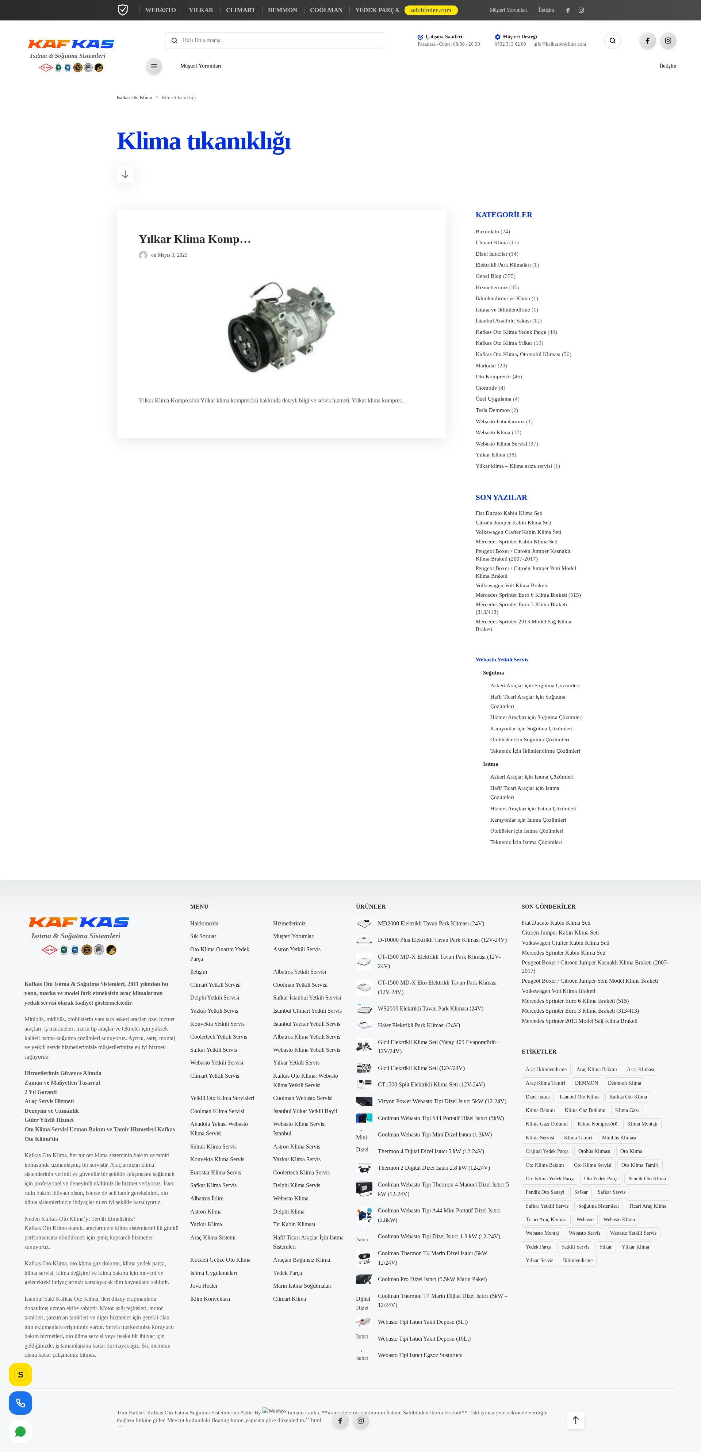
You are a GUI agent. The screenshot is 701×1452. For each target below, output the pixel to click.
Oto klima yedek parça (550, 1178)
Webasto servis (584, 1233)
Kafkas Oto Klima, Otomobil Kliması (518, 354)
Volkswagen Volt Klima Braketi (511, 585)
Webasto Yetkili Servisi (216, 1062)
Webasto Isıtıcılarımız (500, 421)
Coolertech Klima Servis (301, 1172)
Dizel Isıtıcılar (491, 254)
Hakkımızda (204, 923)
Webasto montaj (542, 1233)
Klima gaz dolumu (585, 1110)
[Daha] (154, 66)
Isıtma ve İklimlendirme (503, 310)
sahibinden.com (430, 10)
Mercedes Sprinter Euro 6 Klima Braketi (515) (528, 595)
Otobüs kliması (594, 1151)
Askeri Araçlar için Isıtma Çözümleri (532, 777)
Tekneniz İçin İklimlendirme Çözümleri (535, 751)
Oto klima (631, 1151)
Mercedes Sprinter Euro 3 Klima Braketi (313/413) (521, 608)
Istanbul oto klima (580, 1097)
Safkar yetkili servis (547, 1206)
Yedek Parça (287, 1273)
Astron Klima (206, 1211)
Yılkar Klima (490, 455)
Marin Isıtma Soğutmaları (302, 1286)
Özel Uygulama (494, 399)
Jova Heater (204, 1286)
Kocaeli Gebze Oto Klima (220, 1260)
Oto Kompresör (493, 376)
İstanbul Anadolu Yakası (503, 321)
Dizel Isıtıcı (538, 1097)
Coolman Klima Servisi (217, 1111)
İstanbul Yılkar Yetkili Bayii (305, 1111)
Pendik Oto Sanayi (545, 1192)
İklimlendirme (578, 1260)
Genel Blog (489, 276)
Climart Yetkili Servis (214, 1076)
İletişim (546, 10)
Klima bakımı (540, 1110)
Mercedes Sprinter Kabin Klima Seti (517, 541)
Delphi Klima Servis (296, 1185)
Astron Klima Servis (296, 1146)
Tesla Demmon (493, 410)
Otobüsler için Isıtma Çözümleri (526, 831)
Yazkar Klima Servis (297, 1159)
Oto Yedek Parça (601, 1178)
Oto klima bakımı (545, 1165)
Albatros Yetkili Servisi (299, 971)
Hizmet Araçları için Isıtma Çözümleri (533, 808)
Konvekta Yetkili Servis (217, 1024)
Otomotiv (486, 388)
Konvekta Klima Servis (217, 1159)
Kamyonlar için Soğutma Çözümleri (531, 728)
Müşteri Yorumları (509, 10)
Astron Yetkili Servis (297, 949)
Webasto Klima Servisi (501, 444)
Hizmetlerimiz (492, 287)
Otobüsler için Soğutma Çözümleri (529, 739)
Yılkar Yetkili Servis (296, 1062)
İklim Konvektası (210, 1299)
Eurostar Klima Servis (215, 1172)
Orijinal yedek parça (547, 1151)
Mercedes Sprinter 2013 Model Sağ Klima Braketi (523, 625)
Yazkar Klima (206, 1224)
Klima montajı (642, 1124)
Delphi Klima (288, 1211)
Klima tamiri (578, 1137)
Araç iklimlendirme (546, 1069)
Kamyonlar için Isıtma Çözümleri (528, 820)
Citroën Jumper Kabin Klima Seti (513, 523)
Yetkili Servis (575, 1247)
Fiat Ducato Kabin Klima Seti (509, 513)
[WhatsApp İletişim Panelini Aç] (20, 1431)
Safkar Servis (611, 1192)
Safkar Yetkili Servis (213, 1050)
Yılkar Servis (539, 1260)
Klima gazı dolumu (547, 1124)
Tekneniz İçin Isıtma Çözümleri (526, 842)
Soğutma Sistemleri (598, 1206)
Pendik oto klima (647, 1178)
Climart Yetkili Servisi (215, 985)
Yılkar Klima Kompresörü (205, 238)
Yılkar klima (635, 1247)
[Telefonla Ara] (20, 1403)
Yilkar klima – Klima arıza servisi (514, 466)
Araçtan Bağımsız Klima (301, 1260)
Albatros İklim (206, 1198)
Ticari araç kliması (546, 1219)
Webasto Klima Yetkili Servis (306, 1050)
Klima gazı (627, 1110)
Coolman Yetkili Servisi (300, 985)
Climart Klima (492, 242)
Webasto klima (619, 1219)
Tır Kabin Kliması (294, 1224)
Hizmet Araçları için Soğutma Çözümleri (536, 717)
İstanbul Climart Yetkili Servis (307, 1011)
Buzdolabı (487, 231)
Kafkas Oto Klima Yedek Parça (511, 332)
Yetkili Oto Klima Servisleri (222, 1098)
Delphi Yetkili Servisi (214, 997)
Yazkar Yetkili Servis (214, 1011)
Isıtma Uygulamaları (213, 1273)
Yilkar (605, 1247)
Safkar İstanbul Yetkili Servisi (307, 997)
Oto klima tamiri (640, 1165)
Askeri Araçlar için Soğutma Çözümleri (535, 685)
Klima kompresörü (597, 1124)
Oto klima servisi (593, 1165)
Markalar (486, 365)
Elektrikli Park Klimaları (503, 265)
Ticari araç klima (647, 1206)
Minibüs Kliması (619, 1137)
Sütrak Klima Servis (213, 1146)
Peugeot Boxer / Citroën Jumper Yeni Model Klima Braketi (526, 572)
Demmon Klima (624, 1083)
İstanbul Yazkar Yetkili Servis (306, 1024)
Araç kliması (640, 1069)
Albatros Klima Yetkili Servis (306, 1036)
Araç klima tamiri (545, 1083)
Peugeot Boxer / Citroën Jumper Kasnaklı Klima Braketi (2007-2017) (523, 555)
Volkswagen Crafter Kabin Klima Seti (518, 532)
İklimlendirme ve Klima (503, 298)
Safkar (581, 1192)
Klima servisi (540, 1137)
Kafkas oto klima (628, 1097)
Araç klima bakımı (596, 1069)
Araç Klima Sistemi (212, 1237)
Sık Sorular (203, 936)
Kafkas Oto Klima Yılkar (504, 343)
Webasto (585, 1219)
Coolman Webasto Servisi (303, 1098)
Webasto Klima (493, 432)
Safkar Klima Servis (213, 1185)
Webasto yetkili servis (633, 1233)
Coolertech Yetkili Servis (218, 1036)
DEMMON (586, 1083)
